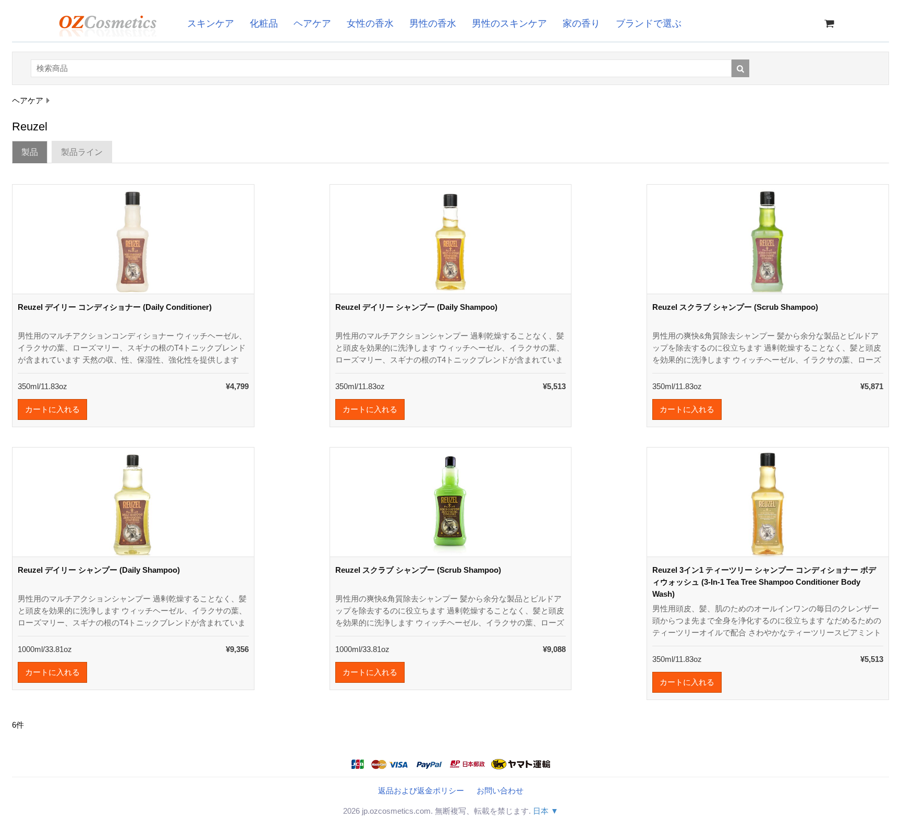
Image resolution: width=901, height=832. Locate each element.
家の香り (581, 23)
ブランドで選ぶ (648, 23)
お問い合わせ (500, 790)
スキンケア (210, 23)
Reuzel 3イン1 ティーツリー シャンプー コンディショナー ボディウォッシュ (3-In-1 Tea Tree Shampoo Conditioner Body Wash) (764, 581)
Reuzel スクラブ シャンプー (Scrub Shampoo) (735, 307)
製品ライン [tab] (82, 152)
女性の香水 (370, 23)
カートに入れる (52, 409)
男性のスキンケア (509, 23)
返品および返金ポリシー (421, 790)
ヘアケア (312, 23)
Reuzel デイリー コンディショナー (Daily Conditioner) (115, 307)
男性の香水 (432, 23)
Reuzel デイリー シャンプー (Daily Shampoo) (416, 307)
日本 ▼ (545, 810)
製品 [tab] (29, 152)
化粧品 (264, 23)
